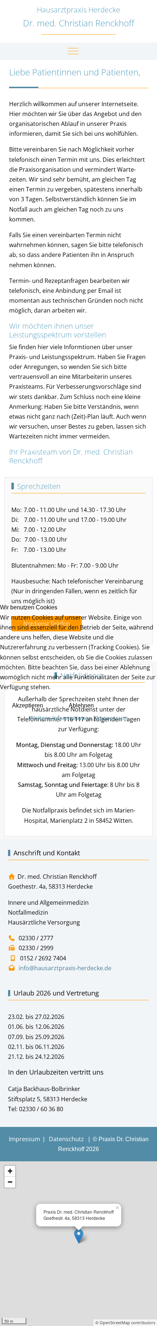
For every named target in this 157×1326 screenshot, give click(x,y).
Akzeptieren (27, 705)
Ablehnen (81, 705)
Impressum (112, 718)
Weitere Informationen (60, 718)
